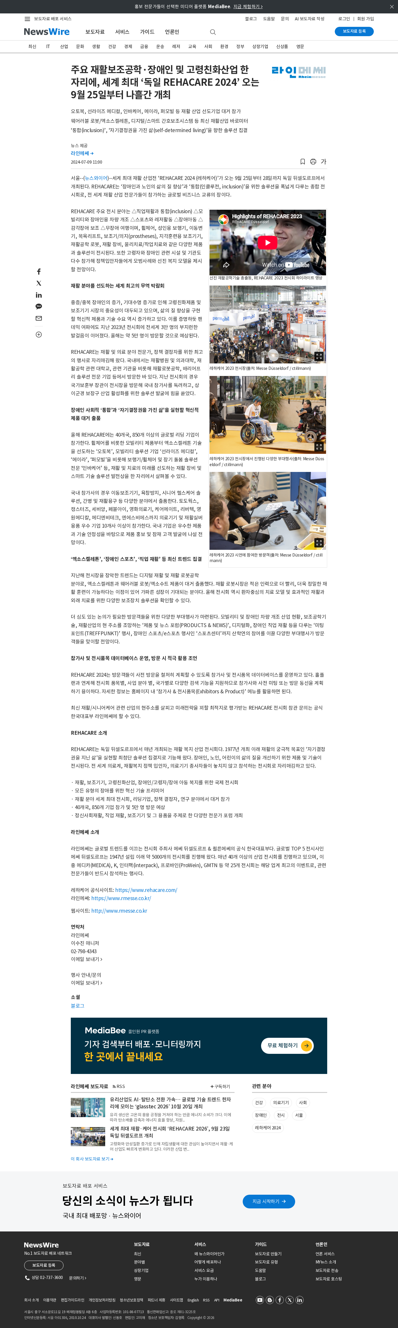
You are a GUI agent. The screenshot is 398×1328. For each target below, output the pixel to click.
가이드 (147, 32)
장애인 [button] (261, 1115)
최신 (32, 46)
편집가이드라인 (72, 1300)
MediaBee (232, 1300)
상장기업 (260, 46)
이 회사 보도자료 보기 (92, 1159)
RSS (121, 1086)
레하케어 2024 (268, 1128)
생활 (96, 46)
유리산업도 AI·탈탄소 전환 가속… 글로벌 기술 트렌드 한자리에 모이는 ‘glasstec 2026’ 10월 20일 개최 (170, 1103)
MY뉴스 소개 (326, 1262)
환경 (224, 46)
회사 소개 (31, 1300)
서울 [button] (299, 1115)
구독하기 (222, 1086)
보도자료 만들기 (268, 1254)
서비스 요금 (204, 1270)
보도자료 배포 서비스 (53, 19)
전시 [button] (281, 1115)
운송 (160, 46)
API (216, 1300)
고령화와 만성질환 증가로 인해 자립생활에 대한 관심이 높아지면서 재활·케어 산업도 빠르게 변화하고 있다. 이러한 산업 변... (171, 1146)
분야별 (139, 1262)
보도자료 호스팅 (329, 1279)
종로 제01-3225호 (183, 1312)
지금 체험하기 (248, 6)
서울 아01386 (57, 1317)
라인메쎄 (82, 153)
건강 (112, 46)
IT (48, 46)
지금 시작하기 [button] (266, 1201)
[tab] (162, 1244)
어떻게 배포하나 (207, 1262)
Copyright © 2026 (200, 1317)
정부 (240, 46)
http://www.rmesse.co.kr (119, 911)
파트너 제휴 (156, 1300)
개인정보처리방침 (102, 1300)
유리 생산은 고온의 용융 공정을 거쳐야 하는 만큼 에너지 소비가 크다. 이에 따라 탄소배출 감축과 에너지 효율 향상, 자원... (170, 1117)
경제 (128, 46)
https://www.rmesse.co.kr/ (121, 898)
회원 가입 (365, 19)
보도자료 (95, 32)
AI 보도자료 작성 (309, 19)
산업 (64, 46)
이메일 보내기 (86, 959)
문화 (80, 46)
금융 (144, 46)
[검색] (213, 32)
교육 (192, 46)
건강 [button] (259, 1102)
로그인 (344, 19)
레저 (176, 46)
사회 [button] (303, 1102)
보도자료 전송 (327, 1270)
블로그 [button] (77, 1006)
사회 (208, 46)
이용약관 (50, 1300)
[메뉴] (28, 19)
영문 (300, 46)
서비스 (122, 32)
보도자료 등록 (354, 31)
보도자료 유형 (266, 1262)
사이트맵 (176, 1300)
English (193, 1300)
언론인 (172, 32)
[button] (302, 162)
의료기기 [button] (281, 1102)
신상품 (282, 46)
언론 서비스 (325, 1254)
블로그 (251, 19)
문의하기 (77, 1278)
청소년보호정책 (131, 1300)
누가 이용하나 (205, 1279)
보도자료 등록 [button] (43, 1265)
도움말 (269, 19)
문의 (285, 19)
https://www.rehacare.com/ (146, 890)
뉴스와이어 (96, 178)
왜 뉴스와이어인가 (209, 1254)
